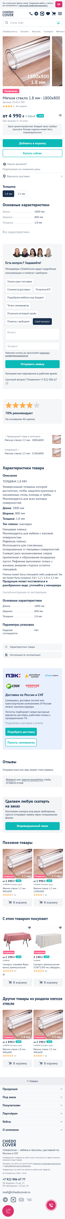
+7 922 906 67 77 (31, 14)
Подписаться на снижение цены (21, 169)
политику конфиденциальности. (47, 1163)
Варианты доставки (18, 176)
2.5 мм (21, 193)
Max (42, 14)
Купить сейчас (32, 153)
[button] (60, 14)
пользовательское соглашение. (17, 1166)
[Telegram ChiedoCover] (5, 1199)
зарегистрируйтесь (32, 779)
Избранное (48, 14)
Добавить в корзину (32, 143)
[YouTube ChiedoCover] (21, 1199)
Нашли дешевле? (17, 164)
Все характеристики (16, 232)
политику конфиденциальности (27, 354)
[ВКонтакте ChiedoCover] (29, 1199)
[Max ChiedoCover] (13, 1199)
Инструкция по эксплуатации (25, 654)
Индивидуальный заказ (32, 826)
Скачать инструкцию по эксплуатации (24, 592)
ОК (58, 4)
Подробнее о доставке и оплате (24, 723)
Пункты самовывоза (21, 742)
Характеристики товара (22, 646)
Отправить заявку (32, 364)
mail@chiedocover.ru (16, 1192)
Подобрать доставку (21, 732)
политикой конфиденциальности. (33, 5)
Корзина (54, 14)
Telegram (36, 14)
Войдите (11, 779)
